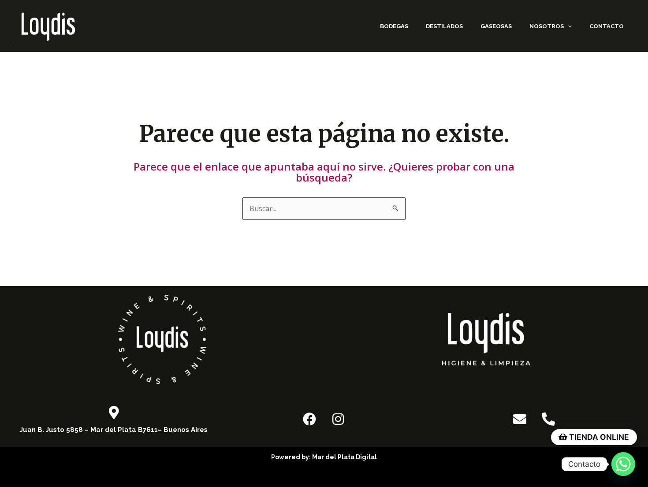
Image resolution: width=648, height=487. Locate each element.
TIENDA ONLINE (598, 437)
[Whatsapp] (623, 464)
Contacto (606, 26)
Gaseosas (496, 26)
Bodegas (394, 26)
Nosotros (546, 26)
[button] (568, 26)
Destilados (444, 26)
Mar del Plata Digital (344, 457)
